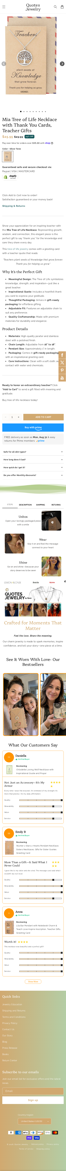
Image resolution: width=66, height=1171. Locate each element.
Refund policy (37, 1144)
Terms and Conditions (13, 1017)
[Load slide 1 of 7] (39, 111)
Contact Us (8, 1029)
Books (5, 1054)
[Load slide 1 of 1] (20, 111)
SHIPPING (40, 505)
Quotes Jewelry (21, 1144)
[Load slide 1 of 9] (45, 111)
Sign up (33, 1100)
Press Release (9, 1048)
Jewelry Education (12, 1004)
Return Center (9, 1060)
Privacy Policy (9, 1023)
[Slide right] (62, 63)
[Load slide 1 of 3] (27, 111)
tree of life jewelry (18, 249)
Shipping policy (43, 1149)
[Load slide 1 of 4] (30, 111)
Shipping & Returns (13, 206)
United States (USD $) (31, 1121)
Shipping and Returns (13, 1010)
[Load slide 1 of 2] (23, 111)
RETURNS (56, 505)
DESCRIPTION (25, 505)
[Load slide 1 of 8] (42, 111)
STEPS (10, 504)
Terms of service (26, 1149)
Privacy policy (53, 1144)
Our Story (7, 1035)
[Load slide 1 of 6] (36, 111)
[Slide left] (4, 63)
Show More (33, 981)
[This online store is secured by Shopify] (10, 178)
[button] (3, 6)
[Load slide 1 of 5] (33, 111)
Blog (4, 1042)
